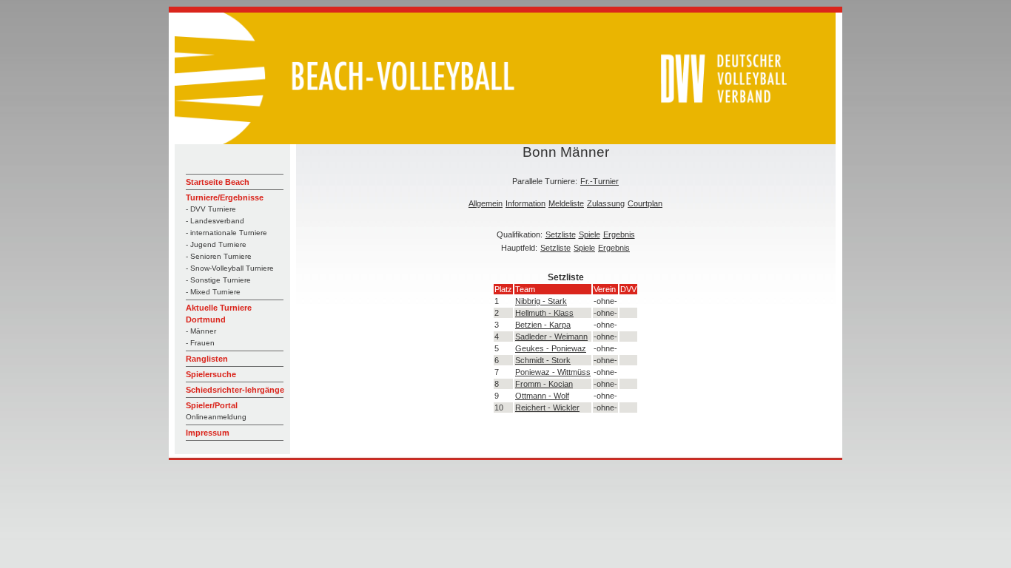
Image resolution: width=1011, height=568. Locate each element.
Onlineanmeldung (216, 417)
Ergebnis (619, 234)
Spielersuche (211, 374)
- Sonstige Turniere (218, 280)
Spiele (589, 234)
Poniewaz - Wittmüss (553, 372)
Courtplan (645, 203)
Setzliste (560, 234)
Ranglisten (207, 358)
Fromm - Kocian (544, 383)
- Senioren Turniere (219, 256)
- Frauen (200, 343)
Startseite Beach (217, 182)
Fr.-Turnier (599, 181)
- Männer (201, 331)
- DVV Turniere (211, 209)
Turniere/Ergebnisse (224, 197)
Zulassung (606, 203)
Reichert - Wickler (547, 407)
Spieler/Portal (212, 405)
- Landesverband (215, 221)
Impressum (207, 432)
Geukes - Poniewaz (550, 348)
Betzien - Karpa (543, 324)
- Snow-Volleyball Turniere (230, 268)
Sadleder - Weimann (551, 336)
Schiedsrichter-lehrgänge (235, 389)
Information (525, 203)
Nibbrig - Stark (541, 301)
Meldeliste (566, 203)
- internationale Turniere (226, 233)
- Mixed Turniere (213, 292)
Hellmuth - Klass (544, 312)
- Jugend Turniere (216, 244)
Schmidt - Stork (543, 360)
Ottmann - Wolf (542, 395)
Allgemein (485, 203)
